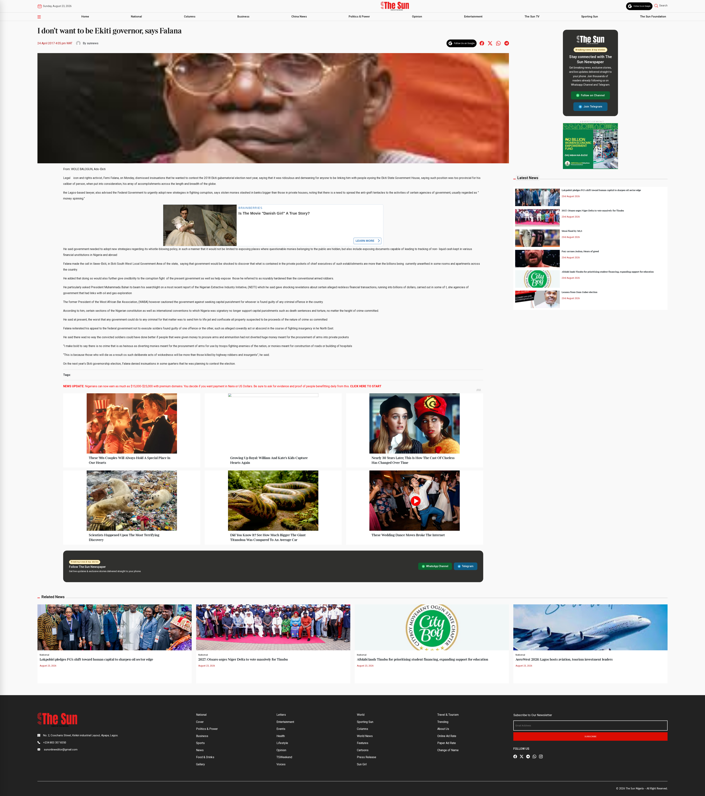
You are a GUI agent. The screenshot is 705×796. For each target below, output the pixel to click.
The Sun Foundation (653, 16)
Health (280, 736)
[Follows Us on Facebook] (482, 43)
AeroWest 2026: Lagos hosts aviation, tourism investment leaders (564, 659)
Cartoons (362, 750)
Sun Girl (362, 764)
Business (243, 16)
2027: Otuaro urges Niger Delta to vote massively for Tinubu (593, 211)
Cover (200, 722)
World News (365, 736)
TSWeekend (284, 757)
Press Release (366, 757)
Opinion (417, 16)
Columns (189, 16)
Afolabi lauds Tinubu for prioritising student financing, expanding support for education (608, 272)
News (200, 750)
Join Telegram (592, 106)
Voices (280, 764)
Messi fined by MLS (572, 231)
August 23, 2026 (48, 665)
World (360, 714)
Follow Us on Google (642, 6)
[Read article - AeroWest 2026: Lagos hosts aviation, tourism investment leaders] (590, 627)
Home (85, 16)
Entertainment (473, 16)
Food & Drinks (205, 757)
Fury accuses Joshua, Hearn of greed (580, 251)
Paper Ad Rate (446, 743)
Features (362, 743)
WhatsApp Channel (437, 566)
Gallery (200, 764)
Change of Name (448, 750)
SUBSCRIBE (590, 736)
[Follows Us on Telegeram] (506, 43)
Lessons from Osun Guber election (579, 292)
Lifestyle (282, 743)
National (136, 16)
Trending (442, 722)
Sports (200, 743)
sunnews (92, 43)
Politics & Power (359, 16)
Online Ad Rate (446, 736)
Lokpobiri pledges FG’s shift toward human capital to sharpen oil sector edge (601, 190)
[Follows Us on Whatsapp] (498, 43)
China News (299, 16)
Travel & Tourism (448, 714)
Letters (281, 714)
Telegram (467, 566)
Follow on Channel (593, 95)
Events (280, 729)
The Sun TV (532, 16)
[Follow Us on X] (521, 756)
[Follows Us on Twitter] (490, 43)
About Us (443, 729)
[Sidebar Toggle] (39, 16)
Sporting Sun (589, 16)
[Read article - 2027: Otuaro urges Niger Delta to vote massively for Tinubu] (273, 627)
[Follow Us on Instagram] (541, 756)
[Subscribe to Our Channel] (528, 756)
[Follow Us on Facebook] (515, 756)
